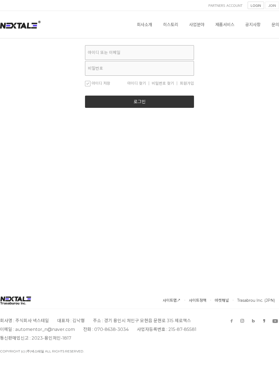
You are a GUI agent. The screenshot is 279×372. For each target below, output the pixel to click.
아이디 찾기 (136, 83)
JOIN (272, 5)
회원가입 (187, 83)
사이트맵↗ (172, 300)
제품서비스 (224, 24)
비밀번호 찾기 (163, 83)
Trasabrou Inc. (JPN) (256, 300)
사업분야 (196, 24)
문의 (275, 24)
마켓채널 (222, 300)
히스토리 (170, 24)
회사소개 (144, 24)
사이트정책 (198, 300)
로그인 (140, 101)
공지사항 (252, 24)
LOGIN (256, 5)
